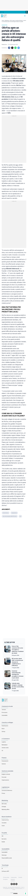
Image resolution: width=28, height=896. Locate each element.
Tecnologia (5, 865)
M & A (3, 728)
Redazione (4, 44)
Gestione (4, 763)
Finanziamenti (5, 761)
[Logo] (3, 16)
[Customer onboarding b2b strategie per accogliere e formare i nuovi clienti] (7, 675)
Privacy (3, 793)
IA (2, 868)
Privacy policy (6, 877)
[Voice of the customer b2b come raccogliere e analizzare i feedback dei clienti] (7, 650)
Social (3, 825)
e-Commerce (6, 738)
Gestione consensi (13, 880)
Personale (4, 777)
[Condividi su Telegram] (18, 48)
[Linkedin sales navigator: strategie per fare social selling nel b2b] (7, 687)
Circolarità (4, 822)
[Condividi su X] (12, 48)
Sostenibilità (4, 715)
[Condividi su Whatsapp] (15, 48)
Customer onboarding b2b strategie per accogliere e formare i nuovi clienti (17, 674)
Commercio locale (7, 706)
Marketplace (4, 744)
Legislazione (5, 787)
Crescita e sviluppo (7, 722)
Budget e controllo (6, 774)
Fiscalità (4, 833)
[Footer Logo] (14, 700)
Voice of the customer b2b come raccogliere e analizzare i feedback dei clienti (18, 650)
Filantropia (4, 855)
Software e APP (5, 871)
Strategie (4, 806)
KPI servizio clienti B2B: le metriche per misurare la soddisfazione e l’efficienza (17, 662)
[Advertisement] (14, 578)
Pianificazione (5, 725)
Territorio (4, 709)
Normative (4, 839)
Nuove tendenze (6, 816)
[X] (3, 12)
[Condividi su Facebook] (9, 48)
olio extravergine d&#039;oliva (10, 516)
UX (2, 750)
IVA (2, 836)
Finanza (4, 757)
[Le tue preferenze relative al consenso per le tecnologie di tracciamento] (25, 893)
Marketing (7, 20)
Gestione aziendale (7, 771)
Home (3, 20)
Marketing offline (5, 809)
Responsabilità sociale (7, 858)
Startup (3, 731)
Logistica (4, 742)
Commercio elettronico (7, 790)
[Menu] (24, 15)
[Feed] (16, 884)
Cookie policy (14, 877)
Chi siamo (5, 879)
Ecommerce (5, 512)
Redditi (3, 841)
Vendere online (5, 747)
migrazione (14, 512)
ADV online (4, 803)
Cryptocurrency (5, 819)
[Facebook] (1, 12)
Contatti (20, 877)
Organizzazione (5, 780)
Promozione (4, 712)
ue (20, 516)
